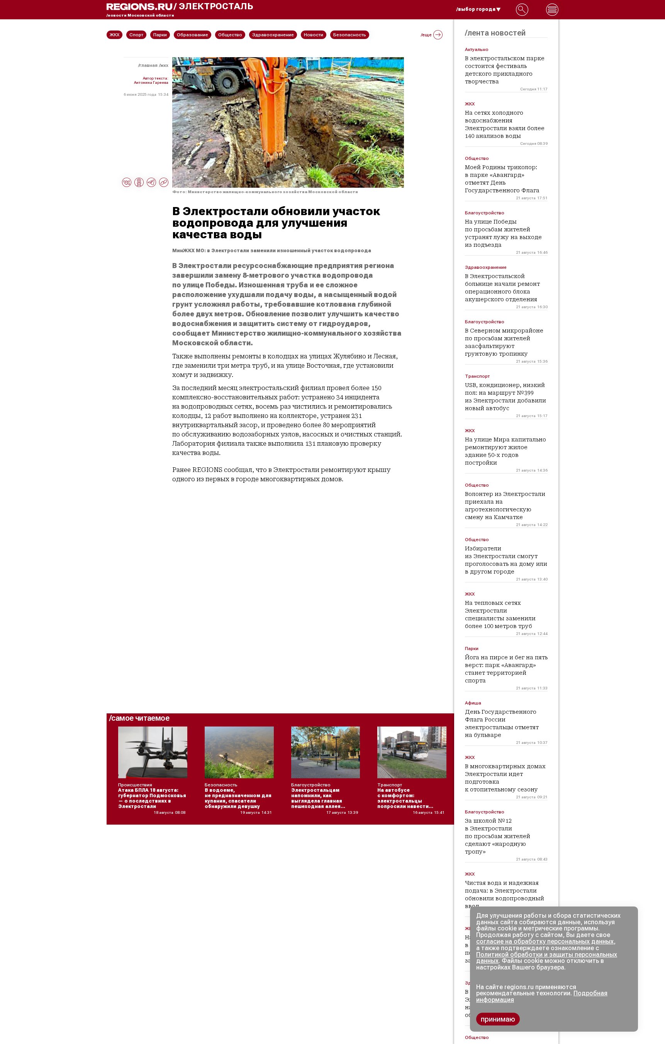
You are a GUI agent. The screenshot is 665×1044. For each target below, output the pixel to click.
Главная (148, 65)
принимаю (498, 1019)
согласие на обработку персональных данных (545, 941)
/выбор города (475, 9)
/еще (426, 34)
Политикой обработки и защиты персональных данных (546, 958)
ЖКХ (164, 65)
